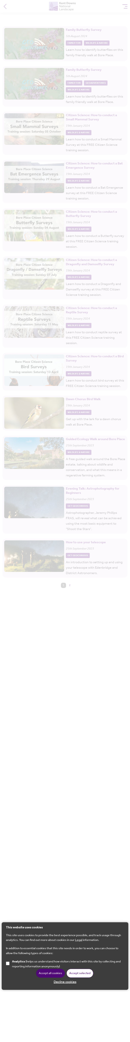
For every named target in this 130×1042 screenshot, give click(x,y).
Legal (78, 940)
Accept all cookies (50, 973)
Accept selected (80, 973)
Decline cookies (65, 982)
